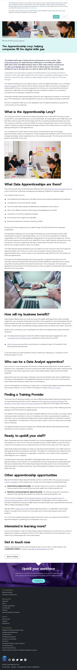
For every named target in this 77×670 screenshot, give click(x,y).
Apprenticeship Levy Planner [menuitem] (11, 612)
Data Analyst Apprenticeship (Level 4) (58, 189)
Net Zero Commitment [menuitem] (9, 639)
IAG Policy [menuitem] (5, 641)
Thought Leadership (19, 40)
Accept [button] (56, 17)
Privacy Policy (32, 8)
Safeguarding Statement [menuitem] (10, 632)
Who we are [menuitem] (6, 619)
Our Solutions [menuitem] (7, 590)
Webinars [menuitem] (5, 601)
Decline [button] (64, 17)
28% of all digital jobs (16, 67)
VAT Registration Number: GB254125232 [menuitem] (28, 667)
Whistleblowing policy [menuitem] (9, 636)
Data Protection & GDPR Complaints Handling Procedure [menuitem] (19, 650)
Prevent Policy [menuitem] (6, 634)
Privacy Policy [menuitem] (6, 667)
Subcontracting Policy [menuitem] (9, 648)
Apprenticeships (11, 86)
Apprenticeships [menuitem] (7, 592)
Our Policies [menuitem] (7, 628)
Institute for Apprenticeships (53, 401)
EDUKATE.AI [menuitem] (5, 623)
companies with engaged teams (19, 338)
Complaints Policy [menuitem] (7, 645)
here (45, 519)
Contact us (38, 581)
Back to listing (12, 557)
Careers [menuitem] (4, 621)
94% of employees (14, 344)
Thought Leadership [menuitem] (8, 605)
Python (15, 418)
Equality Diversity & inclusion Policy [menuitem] (12, 630)
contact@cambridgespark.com (38, 549)
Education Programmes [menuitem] (9, 594)
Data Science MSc (22, 509)
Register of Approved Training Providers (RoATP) (22, 403)
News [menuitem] (4, 603)
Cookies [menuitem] (13, 667)
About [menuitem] (4, 617)
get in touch (56, 388)
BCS (6, 99)
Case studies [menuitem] (6, 608)
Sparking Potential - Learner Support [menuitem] (13, 643)
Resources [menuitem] (6, 599)
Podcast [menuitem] (4, 610)
